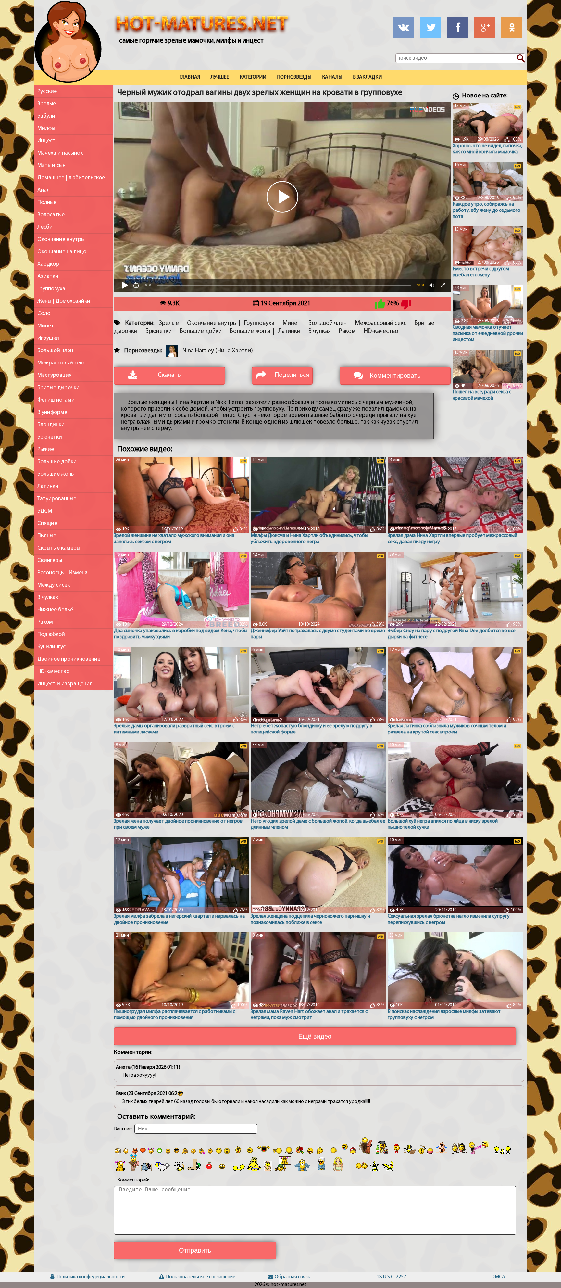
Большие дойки (57, 462)
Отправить (195, 1250)
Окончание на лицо (61, 252)
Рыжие (45, 449)
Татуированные (56, 499)
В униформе (52, 412)
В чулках (47, 597)
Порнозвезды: (143, 351)
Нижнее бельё (55, 610)
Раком (45, 622)
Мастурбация (54, 375)
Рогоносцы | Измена (62, 573)
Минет (45, 326)
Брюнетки (49, 437)
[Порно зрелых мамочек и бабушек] (68, 43)
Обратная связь (284, 1277)
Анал (43, 190)
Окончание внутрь (60, 239)
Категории (253, 77)
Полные (46, 202)
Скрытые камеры (58, 548)
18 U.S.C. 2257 (389, 1277)
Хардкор (48, 264)
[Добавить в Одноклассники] (511, 27)
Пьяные (46, 536)
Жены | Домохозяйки (63, 301)
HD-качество (53, 671)
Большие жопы (56, 474)
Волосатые (51, 215)
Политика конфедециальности (66, 1277)
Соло (43, 313)
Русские (47, 91)
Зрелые (46, 104)
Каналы (332, 77)
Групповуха (51, 289)
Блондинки (51, 424)
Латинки (47, 486)
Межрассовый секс (61, 363)
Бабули (46, 116)
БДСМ (44, 511)
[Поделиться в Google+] (484, 27)
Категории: (139, 323)
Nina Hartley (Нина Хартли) (217, 351)
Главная (189, 77)
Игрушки (48, 338)
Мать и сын (51, 165)
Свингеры (49, 560)
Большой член (55, 350)
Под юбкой (51, 634)
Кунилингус (51, 647)
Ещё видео (314, 1036)
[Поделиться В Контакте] (403, 27)
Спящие (47, 523)
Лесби (45, 227)
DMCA (498, 1277)
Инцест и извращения (65, 684)
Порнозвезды (294, 77)
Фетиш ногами (56, 400)
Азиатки (47, 276)
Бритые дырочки (58, 387)
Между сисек (53, 585)
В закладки (367, 77)
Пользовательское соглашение (175, 1277)
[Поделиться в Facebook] (457, 27)
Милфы (46, 128)
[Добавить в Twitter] (430, 27)
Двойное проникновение (68, 659)
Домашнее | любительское (71, 178)
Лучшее (220, 77)
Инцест (46, 141)
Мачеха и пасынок (60, 153)
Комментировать (395, 375)
